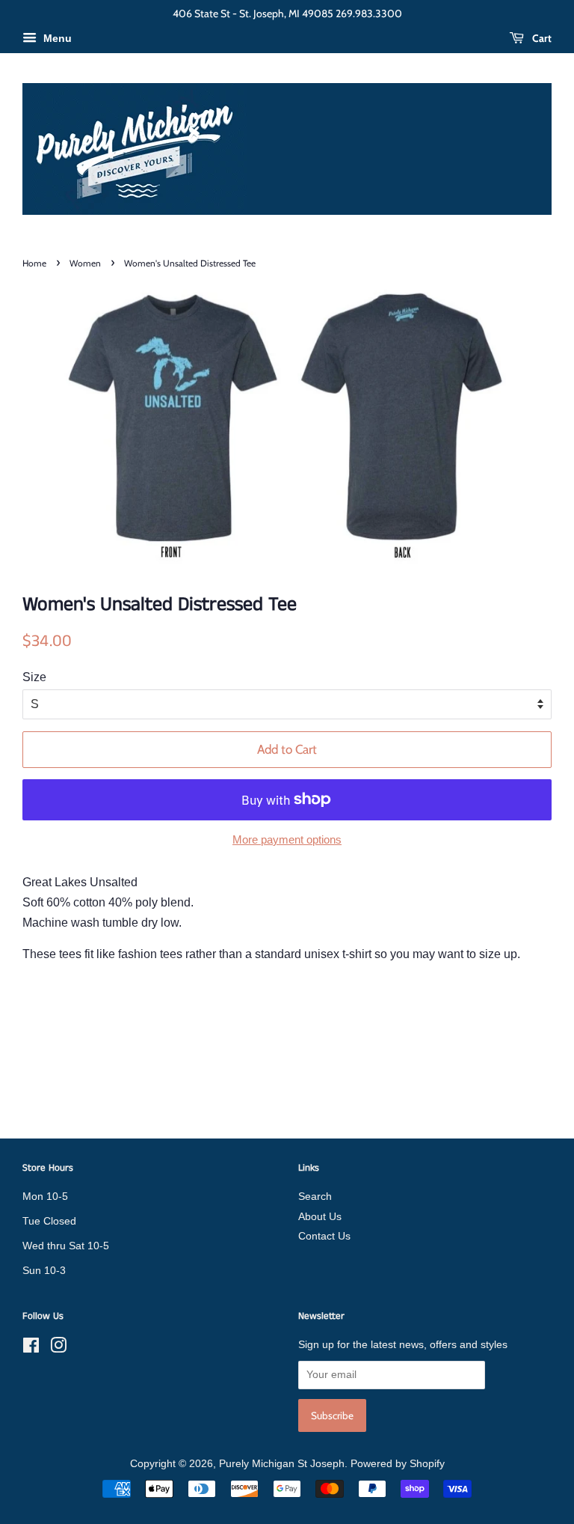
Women (85, 263)
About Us (320, 1216)
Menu (56, 38)
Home (34, 263)
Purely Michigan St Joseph (282, 1463)
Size (34, 677)
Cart (541, 38)
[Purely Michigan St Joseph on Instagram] (58, 1348)
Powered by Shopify (398, 1463)
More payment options (287, 839)
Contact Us (324, 1236)
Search (315, 1196)
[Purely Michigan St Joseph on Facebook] (31, 1348)
